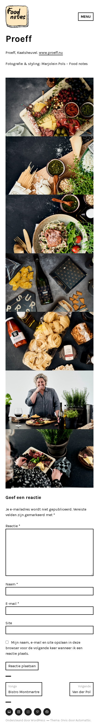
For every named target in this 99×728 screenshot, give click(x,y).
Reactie (13, 526)
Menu (86, 16)
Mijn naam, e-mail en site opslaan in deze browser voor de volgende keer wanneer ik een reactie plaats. (44, 648)
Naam (12, 584)
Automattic (83, 720)
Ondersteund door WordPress (25, 720)
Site (9, 623)
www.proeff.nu (51, 52)
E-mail (12, 603)
